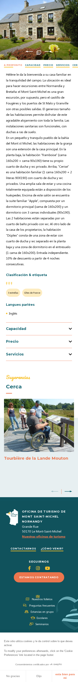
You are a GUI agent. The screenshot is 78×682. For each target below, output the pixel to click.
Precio (48, 65)
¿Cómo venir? (52, 548)
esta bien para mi (65, 676)
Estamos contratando (39, 577)
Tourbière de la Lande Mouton (36, 458)
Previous (29, 51)
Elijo (39, 676)
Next (48, 51)
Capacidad (33, 65)
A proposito (13, 65)
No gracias (13, 676)
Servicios (63, 65)
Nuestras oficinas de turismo (43, 536)
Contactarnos (23, 548)
